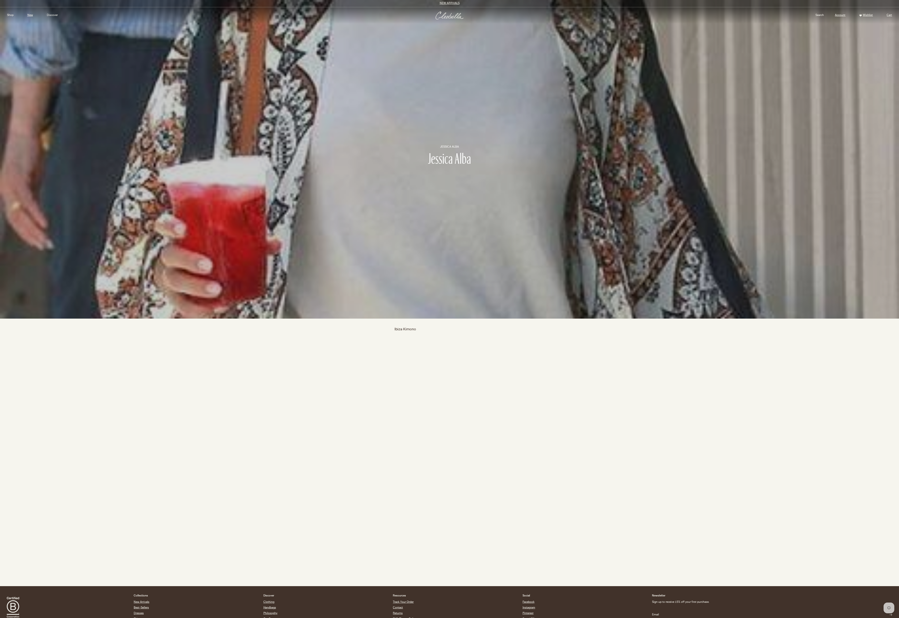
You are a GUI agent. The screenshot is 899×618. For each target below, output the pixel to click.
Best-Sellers (141, 608)
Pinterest (528, 613)
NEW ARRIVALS (450, 3)
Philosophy (270, 613)
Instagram (529, 608)
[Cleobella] (449, 15)
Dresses (139, 613)
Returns (398, 613)
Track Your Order (403, 602)
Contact (398, 608)
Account (838, 16)
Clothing (268, 602)
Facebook (528, 602)
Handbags (269, 608)
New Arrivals (141, 602)
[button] (819, 15)
